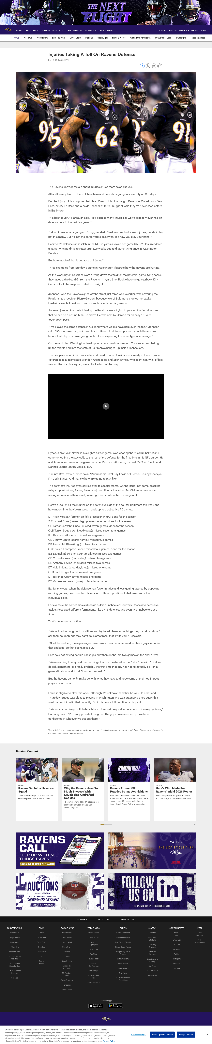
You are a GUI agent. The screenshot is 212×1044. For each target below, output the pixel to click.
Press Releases (67, 980)
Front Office (41, 952)
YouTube (176, 968)
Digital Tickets (123, 968)
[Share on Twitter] (148, 67)
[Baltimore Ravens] (106, 1019)
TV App (177, 945)
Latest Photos (67, 937)
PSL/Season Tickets (123, 942)
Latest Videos (93, 933)
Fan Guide (152, 966)
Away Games (123, 963)
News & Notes (67, 961)
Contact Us (14, 933)
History (41, 956)
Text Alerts (123, 973)
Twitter (176, 954)
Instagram (177, 959)
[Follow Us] (152, 891)
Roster (41, 933)
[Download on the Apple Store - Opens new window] (95, 1006)
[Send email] (154, 67)
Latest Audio (94, 937)
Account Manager (123, 937)
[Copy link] (159, 65)
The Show (93, 954)
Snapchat (176, 963)
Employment (15, 937)
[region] (106, 1035)
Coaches (41, 947)
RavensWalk (152, 975)
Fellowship (15, 947)
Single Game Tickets (123, 947)
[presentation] (195, 824)
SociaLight (67, 956)
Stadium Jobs (14, 952)
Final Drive (94, 949)
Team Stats (41, 942)
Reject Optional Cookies (162, 1034)
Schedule (152, 933)
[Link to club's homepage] (8, 29)
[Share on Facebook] (142, 67)
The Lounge (93, 971)
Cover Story (67, 947)
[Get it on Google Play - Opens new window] (115, 1007)
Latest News (67, 933)
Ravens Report (93, 959)
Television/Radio (93, 983)
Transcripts (67, 985)
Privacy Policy (109, 1041)
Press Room (67, 990)
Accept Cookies (186, 1034)
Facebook (176, 949)
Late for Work (67, 942)
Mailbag (67, 952)
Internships (14, 942)
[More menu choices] (116, 30)
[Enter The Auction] (60, 891)
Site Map (14, 978)
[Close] (207, 1034)
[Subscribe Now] (60, 850)
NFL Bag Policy (152, 971)
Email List (177, 940)
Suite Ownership (123, 959)
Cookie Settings (138, 1034)
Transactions (42, 937)
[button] (106, 406)
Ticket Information (123, 933)
